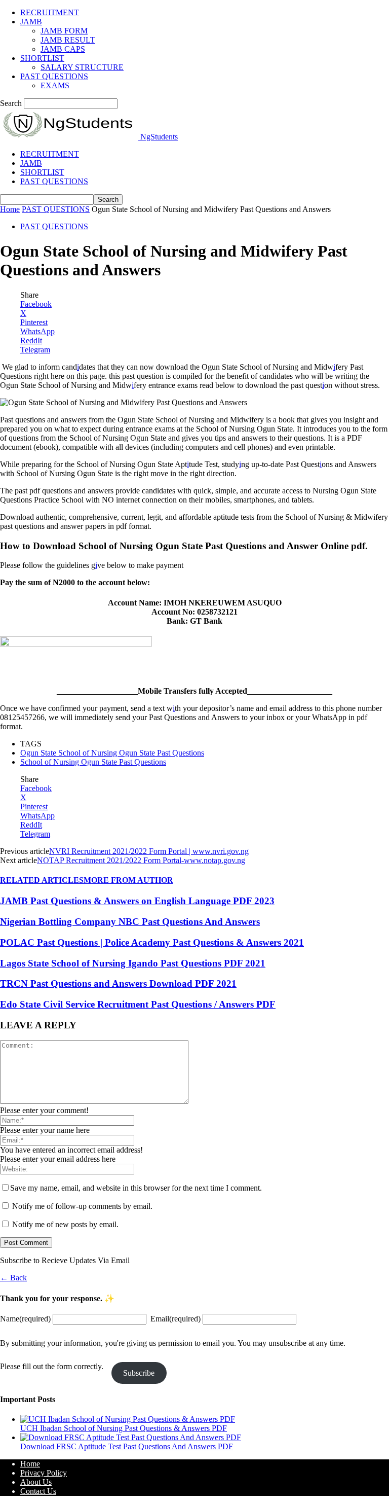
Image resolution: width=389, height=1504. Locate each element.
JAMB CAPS (63, 49)
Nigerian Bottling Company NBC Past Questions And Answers (130, 921)
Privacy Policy (43, 1473)
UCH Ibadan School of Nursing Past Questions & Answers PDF (123, 1428)
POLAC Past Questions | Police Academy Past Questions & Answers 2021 (152, 942)
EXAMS (55, 85)
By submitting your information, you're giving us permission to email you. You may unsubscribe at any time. (172, 1343)
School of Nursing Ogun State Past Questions (93, 762)
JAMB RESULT (68, 39)
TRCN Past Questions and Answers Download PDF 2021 (118, 983)
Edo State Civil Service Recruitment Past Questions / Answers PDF (138, 1004)
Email (175, 1318)
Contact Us (38, 1491)
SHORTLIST (42, 58)
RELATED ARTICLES (42, 880)
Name (25, 1318)
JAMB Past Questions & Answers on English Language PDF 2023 (137, 901)
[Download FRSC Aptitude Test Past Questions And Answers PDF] (130, 1437)
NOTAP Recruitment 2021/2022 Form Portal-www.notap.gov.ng (141, 860)
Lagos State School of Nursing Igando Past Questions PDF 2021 (132, 963)
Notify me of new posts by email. (65, 1224)
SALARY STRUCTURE (82, 67)
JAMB (31, 21)
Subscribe (138, 1373)
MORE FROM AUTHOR (128, 880)
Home (10, 209)
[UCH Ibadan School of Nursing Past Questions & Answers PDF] (127, 1419)
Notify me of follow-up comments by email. (82, 1206)
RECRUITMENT (49, 12)
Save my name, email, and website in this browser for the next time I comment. (136, 1188)
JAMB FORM (64, 30)
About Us (36, 1482)
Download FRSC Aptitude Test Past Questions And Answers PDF (126, 1446)
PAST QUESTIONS (54, 76)
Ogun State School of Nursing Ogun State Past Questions (112, 752)
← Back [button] (13, 1277)
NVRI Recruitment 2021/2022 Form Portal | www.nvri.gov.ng (149, 851)
